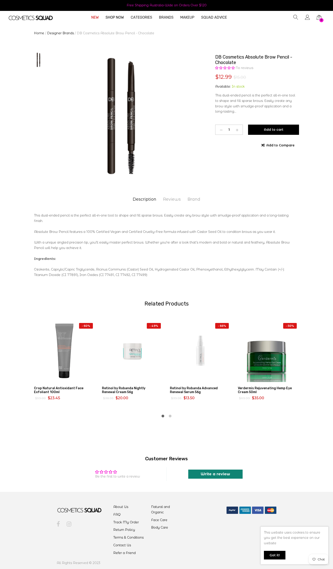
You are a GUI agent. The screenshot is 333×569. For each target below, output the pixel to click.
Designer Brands (60, 33)
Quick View (67, 378)
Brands (166, 17)
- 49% (154, 326)
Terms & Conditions (128, 537)
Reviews (172, 199)
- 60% (86, 326)
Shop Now (115, 17)
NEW (95, 17)
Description (144, 199)
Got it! (275, 555)
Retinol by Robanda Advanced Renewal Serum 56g (194, 390)
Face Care (159, 520)
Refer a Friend (124, 553)
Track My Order (126, 522)
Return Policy (124, 530)
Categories (141, 17)
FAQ (117, 514)
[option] (121, 116)
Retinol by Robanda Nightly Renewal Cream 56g (123, 390)
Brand (194, 199)
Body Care (159, 527)
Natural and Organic (160, 509)
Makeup (187, 17)
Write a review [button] (215, 474)
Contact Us (122, 545)
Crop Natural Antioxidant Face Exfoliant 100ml (58, 390)
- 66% (222, 326)
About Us (120, 507)
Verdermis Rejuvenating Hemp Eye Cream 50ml (265, 390)
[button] (225, 68)
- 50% (290, 326)
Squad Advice (214, 17)
